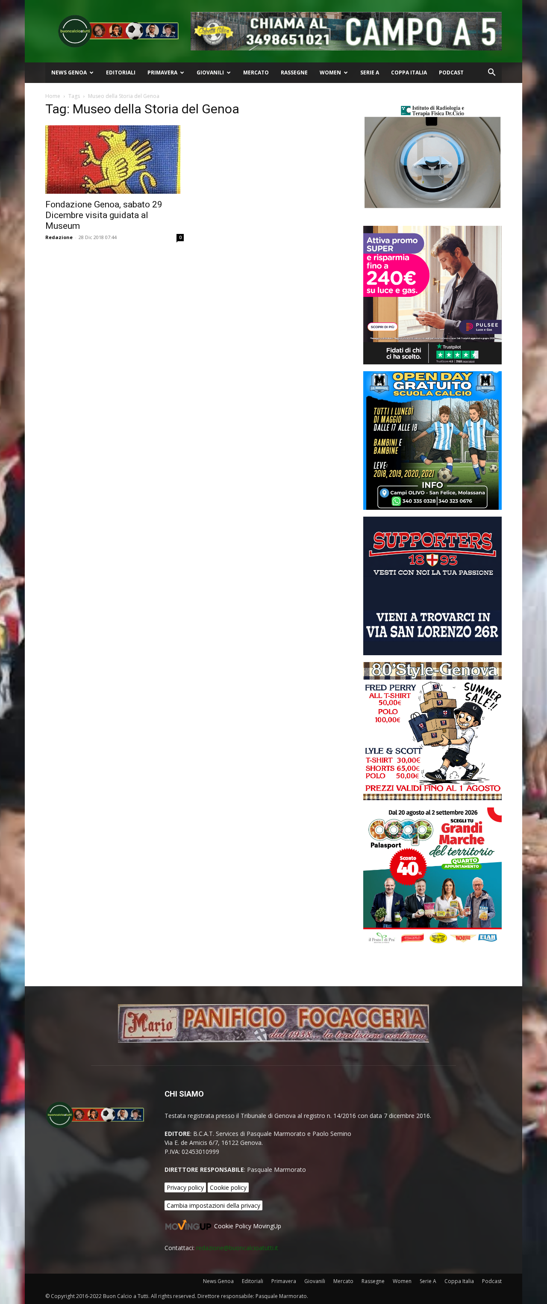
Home (52, 96)
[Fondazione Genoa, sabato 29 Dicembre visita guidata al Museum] (114, 159)
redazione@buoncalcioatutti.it (237, 1248)
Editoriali (120, 72)
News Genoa (69, 72)
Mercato (256, 72)
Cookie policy (228, 1187)
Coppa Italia (409, 72)
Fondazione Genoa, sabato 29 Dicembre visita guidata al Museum (103, 215)
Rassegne (294, 72)
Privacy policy (185, 1187)
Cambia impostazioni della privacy (213, 1205)
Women (330, 72)
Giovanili (210, 72)
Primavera (162, 72)
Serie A (369, 72)
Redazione (59, 237)
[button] (491, 73)
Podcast (451, 72)
